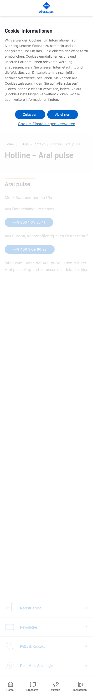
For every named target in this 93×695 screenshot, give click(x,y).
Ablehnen (62, 114)
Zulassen (30, 114)
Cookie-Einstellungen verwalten (46, 123)
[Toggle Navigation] (14, 8)
